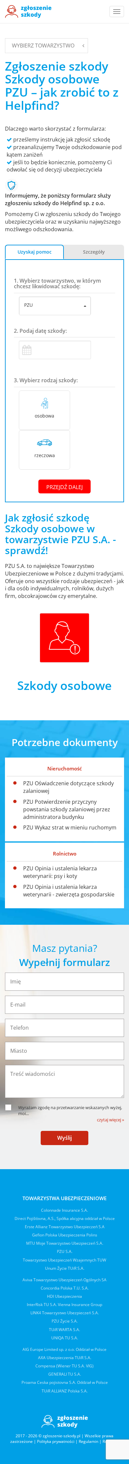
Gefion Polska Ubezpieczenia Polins (64, 1235)
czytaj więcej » (110, 1120)
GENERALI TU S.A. (64, 1374)
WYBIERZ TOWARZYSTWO (43, 45)
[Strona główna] (28, 11)
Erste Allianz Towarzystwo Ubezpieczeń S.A (65, 1227)
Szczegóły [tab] (94, 252)
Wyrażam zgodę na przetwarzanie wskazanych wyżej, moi (70, 1111)
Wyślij (64, 1137)
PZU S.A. (64, 1251)
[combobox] (55, 306)
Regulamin (88, 1441)
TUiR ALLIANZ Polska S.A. (65, 1391)
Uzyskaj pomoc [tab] (35, 252)
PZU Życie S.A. (65, 1321)
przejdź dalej (64, 487)
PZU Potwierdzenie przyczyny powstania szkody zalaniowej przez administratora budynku (66, 809)
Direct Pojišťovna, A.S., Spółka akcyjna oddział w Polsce (65, 1218)
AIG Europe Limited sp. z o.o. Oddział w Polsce (64, 1349)
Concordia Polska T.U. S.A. (65, 1288)
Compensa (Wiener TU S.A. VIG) (64, 1366)
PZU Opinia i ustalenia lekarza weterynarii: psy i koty (60, 872)
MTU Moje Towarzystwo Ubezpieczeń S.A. (64, 1243)
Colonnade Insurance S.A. (64, 1210)
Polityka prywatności (55, 1441)
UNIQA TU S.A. (64, 1338)
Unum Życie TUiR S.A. (64, 1268)
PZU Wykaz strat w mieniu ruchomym (69, 827)
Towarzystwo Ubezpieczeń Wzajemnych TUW (64, 1260)
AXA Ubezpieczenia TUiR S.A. (64, 1357)
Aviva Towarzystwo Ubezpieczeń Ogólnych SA (64, 1280)
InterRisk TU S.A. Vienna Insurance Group (64, 1304)
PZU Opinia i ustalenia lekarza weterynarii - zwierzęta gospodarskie (68, 890)
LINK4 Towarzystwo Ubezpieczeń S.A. (64, 1313)
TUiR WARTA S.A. (64, 1329)
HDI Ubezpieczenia (64, 1296)
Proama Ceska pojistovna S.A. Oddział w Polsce (65, 1382)
